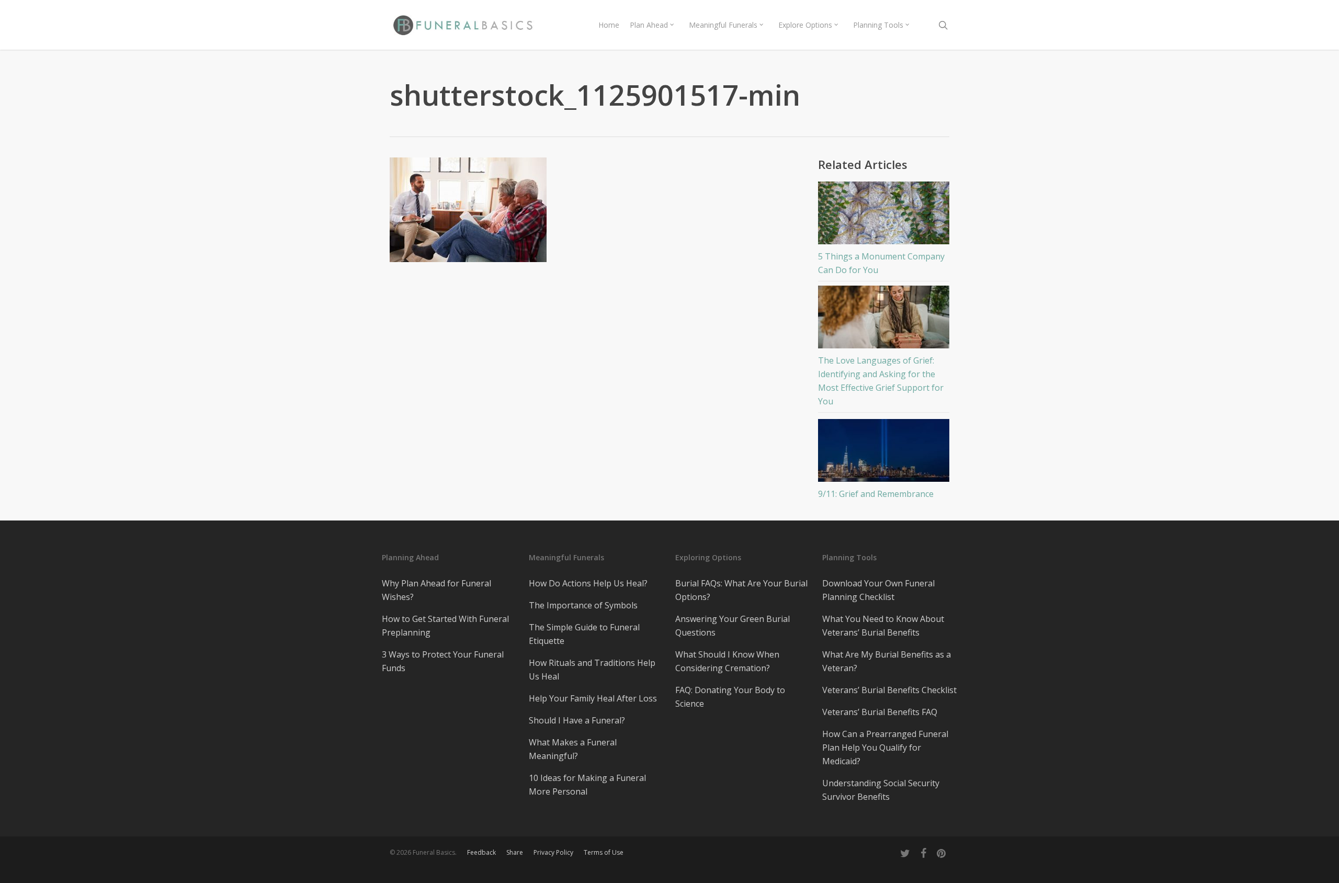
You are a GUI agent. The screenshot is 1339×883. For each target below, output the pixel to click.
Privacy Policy (553, 852)
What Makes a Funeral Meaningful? (573, 749)
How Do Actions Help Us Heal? (588, 583)
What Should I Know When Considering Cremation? (727, 661)
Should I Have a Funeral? (577, 720)
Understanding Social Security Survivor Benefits (880, 789)
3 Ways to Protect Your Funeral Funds (443, 661)
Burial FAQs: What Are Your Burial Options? (741, 590)
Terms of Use (603, 852)
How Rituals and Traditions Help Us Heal (592, 669)
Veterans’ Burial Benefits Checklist (889, 690)
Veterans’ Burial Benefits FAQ (879, 712)
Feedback (481, 852)
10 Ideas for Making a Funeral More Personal (587, 784)
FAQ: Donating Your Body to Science (730, 696)
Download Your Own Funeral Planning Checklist (878, 590)
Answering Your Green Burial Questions (732, 625)
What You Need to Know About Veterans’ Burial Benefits (883, 625)
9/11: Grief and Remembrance (876, 494)
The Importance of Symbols (583, 605)
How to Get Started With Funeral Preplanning (445, 625)
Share (514, 852)
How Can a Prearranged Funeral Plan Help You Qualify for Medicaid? (885, 747)
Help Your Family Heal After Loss (593, 698)
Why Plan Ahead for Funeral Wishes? (436, 590)
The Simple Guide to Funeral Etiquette (584, 634)
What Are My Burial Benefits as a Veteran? (886, 661)
